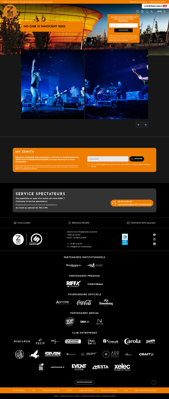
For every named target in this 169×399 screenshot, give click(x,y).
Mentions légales (19, 390)
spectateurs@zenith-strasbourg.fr (135, 204)
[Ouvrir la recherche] (147, 11)
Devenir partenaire (84, 382)
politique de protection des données (118, 40)
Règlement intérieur (86, 390)
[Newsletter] (138, 11)
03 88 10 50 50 (76, 244)
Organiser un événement (138, 2)
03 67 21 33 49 (125, 202)
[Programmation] (142, 11)
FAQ (125, 390)
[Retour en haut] (154, 382)
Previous (138, 125)
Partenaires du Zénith (157, 2)
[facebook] (154, 235)
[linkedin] (154, 244)
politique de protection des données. (26, 168)
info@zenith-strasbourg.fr (81, 247)
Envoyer (123, 30)
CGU (33, 390)
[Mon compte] (151, 11)
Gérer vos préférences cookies (145, 390)
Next (145, 125)
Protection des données (50, 390)
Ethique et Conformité (109, 390)
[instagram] (154, 239)
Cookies (69, 390)
